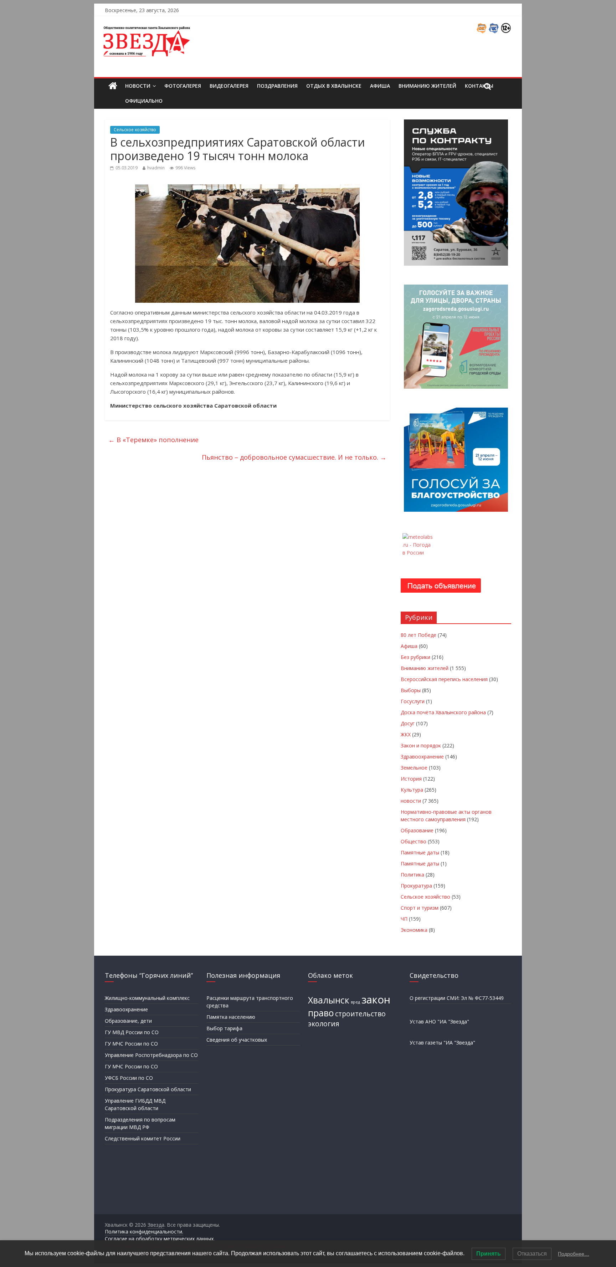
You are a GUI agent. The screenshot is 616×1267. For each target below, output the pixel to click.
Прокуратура (416, 885)
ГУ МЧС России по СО (131, 1043)
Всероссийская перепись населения (444, 679)
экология (323, 1023)
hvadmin (156, 168)
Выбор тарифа (224, 1028)
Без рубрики (415, 657)
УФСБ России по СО (129, 1077)
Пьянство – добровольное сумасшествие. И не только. (294, 457)
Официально (144, 100)
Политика (412, 874)
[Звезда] (113, 86)
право (321, 1013)
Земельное (414, 767)
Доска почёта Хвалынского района (443, 712)
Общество (413, 841)
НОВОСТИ (137, 85)
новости (411, 800)
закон (375, 999)
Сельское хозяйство (135, 130)
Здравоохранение (422, 756)
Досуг (408, 723)
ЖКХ (406, 734)
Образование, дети (128, 1020)
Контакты (479, 85)
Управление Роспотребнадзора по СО (151, 1055)
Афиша (380, 85)
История (411, 778)
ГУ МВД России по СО (132, 1032)
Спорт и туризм (419, 907)
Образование (417, 830)
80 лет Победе (418, 635)
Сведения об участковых (236, 1039)
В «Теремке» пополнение (153, 439)
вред (355, 1002)
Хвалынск (328, 1000)
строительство (360, 1013)
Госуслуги (413, 701)
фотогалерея (182, 85)
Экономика (414, 929)
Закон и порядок (421, 745)
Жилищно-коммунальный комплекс (147, 998)
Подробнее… (573, 1254)
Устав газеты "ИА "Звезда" (442, 1042)
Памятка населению (230, 1016)
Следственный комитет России (142, 1138)
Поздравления (277, 85)
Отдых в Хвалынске (333, 85)
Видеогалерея (229, 85)
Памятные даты (420, 852)
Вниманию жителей (427, 85)
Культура (412, 789)
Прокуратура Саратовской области (148, 1089)
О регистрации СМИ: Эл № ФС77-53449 (457, 998)
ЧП (404, 918)
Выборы (411, 690)
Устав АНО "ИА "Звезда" (439, 1021)
